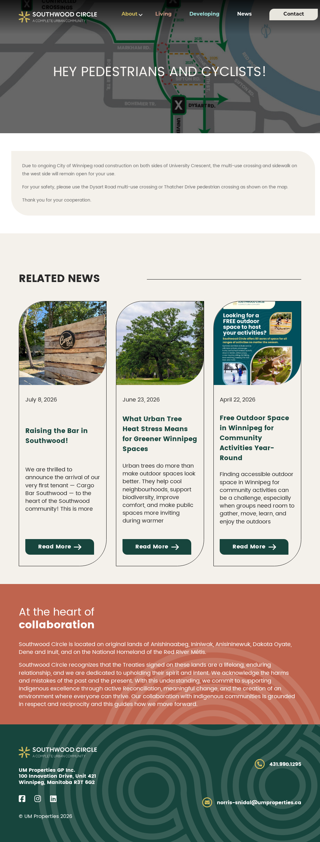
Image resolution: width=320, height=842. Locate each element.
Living (163, 14)
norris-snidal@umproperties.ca (259, 803)
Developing (204, 14)
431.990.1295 (285, 764)
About (130, 14)
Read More (54, 546)
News (244, 14)
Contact (293, 14)
